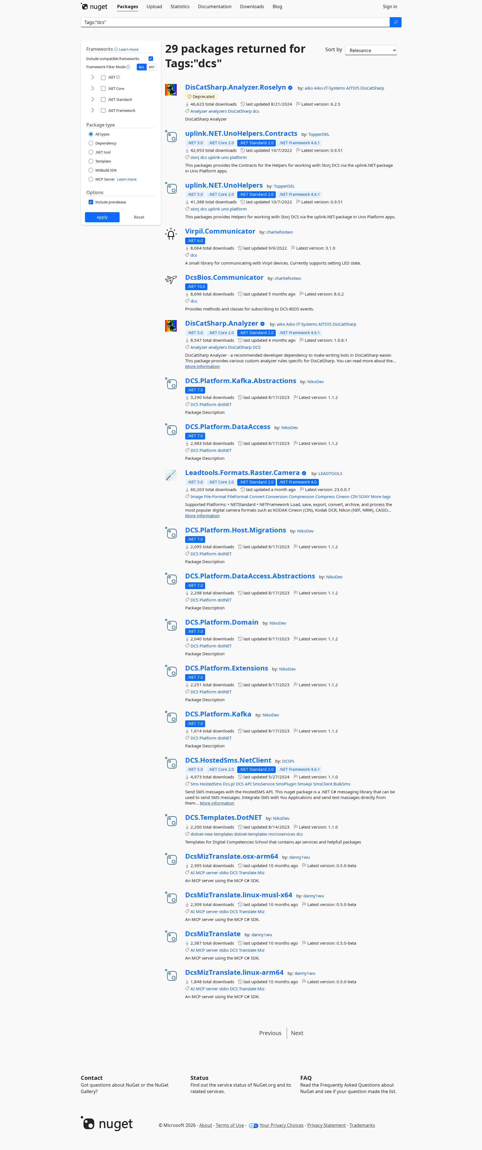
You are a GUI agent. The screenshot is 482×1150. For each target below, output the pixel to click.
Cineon (342, 496)
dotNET (225, 404)
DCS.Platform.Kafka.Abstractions (240, 381)
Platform (207, 404)
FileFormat (237, 496)
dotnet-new (201, 834)
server (212, 872)
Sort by (333, 49)
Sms (194, 784)
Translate (247, 872)
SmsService (264, 784)
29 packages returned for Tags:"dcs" (235, 55)
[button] (116, 49)
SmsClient (322, 784)
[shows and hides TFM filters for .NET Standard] (92, 99)
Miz (260, 872)
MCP (200, 872)
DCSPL (288, 761)
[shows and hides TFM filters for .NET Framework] (92, 110)
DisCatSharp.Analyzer (221, 323)
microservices (281, 834)
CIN (354, 496)
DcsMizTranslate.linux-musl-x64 (238, 895)
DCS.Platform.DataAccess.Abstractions (250, 576)
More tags (381, 496)
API (248, 784)
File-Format (215, 496)
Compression (301, 496)
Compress (325, 496)
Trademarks (362, 1125)
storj (194, 157)
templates (223, 834)
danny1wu (299, 857)
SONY (364, 496)
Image (196, 496)
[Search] (396, 22)
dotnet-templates (250, 834)
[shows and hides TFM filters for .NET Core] (92, 88)
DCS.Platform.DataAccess (227, 426)
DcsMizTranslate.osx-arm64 (231, 856)
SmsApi (304, 784)
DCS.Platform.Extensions (226, 668)
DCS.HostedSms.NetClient (228, 760)
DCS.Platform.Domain (222, 622)
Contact (92, 1078)
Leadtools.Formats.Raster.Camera (242, 472)
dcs (256, 111)
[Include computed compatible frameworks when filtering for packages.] (150, 58)
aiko (309, 88)
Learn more (128, 49)
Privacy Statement (326, 1125)
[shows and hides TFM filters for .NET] (92, 77)
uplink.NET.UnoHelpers (224, 185)
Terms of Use (230, 1125)
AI (192, 872)
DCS (257, 347)
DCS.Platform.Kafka (218, 714)
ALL (141, 67)
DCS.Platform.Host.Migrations (235, 530)
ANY (151, 67)
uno (225, 157)
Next (297, 1033)
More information (202, 366)
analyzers (218, 111)
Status (199, 1078)
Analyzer (198, 111)
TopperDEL (318, 134)
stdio (224, 872)
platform (238, 157)
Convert (256, 496)
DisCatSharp (372, 88)
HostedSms (211, 784)
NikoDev (315, 381)
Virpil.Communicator (220, 231)
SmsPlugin (286, 784)
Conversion (277, 496)
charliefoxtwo (279, 232)
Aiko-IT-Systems (330, 88)
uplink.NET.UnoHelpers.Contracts (241, 133)
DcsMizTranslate (213, 934)
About (205, 1125)
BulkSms (341, 784)
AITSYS (353, 88)
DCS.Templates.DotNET (223, 817)
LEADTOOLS (330, 473)
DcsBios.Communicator (224, 277)
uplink (214, 157)
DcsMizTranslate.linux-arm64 (234, 972)
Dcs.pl (229, 784)
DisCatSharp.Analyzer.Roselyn (235, 87)
